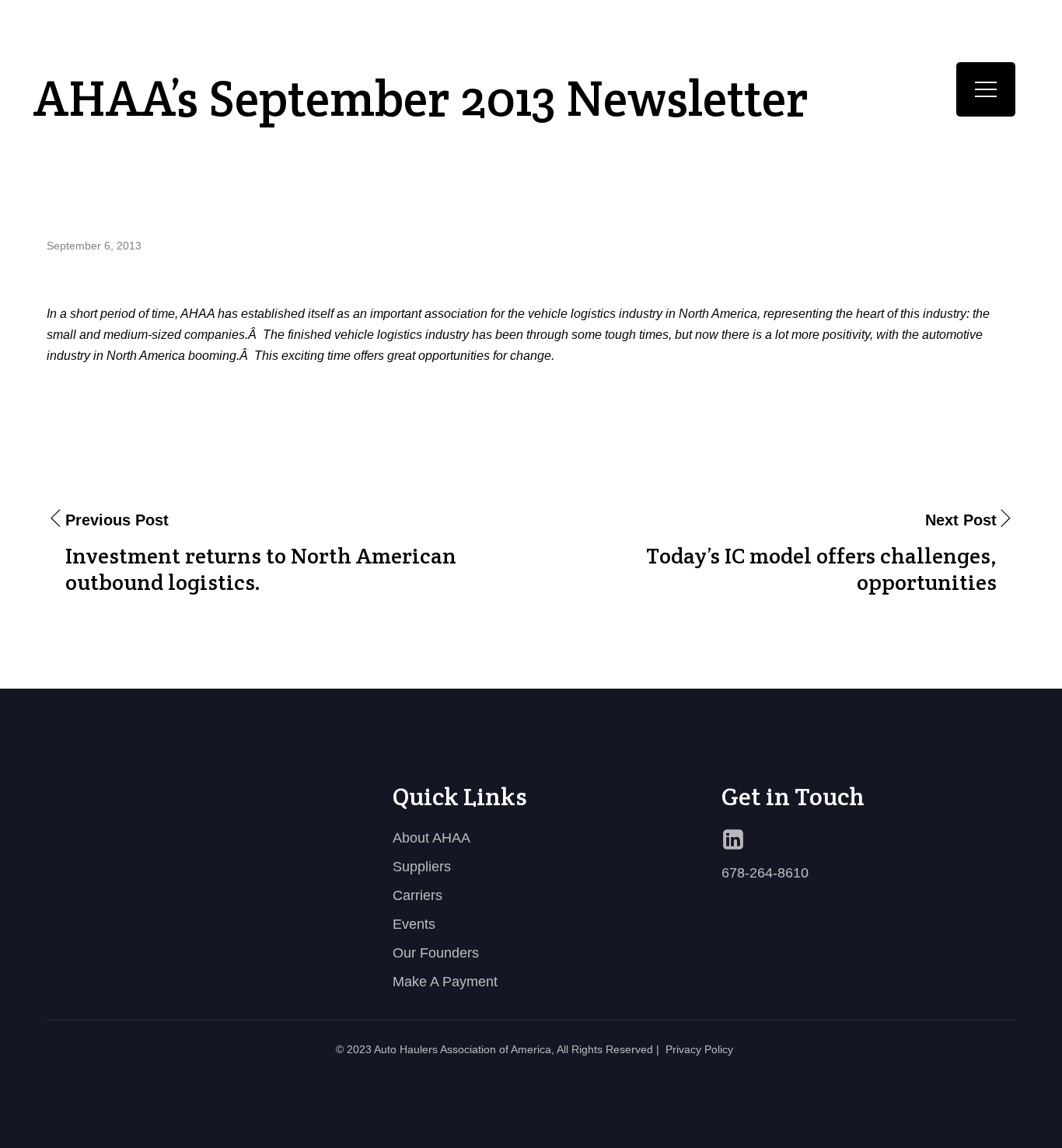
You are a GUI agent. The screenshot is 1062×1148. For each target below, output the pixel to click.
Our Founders (436, 953)
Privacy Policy (699, 1049)
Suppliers (422, 866)
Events (414, 924)
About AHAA (431, 838)
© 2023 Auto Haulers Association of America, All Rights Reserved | (497, 1049)
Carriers (417, 895)
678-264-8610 (765, 873)
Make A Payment (445, 981)
